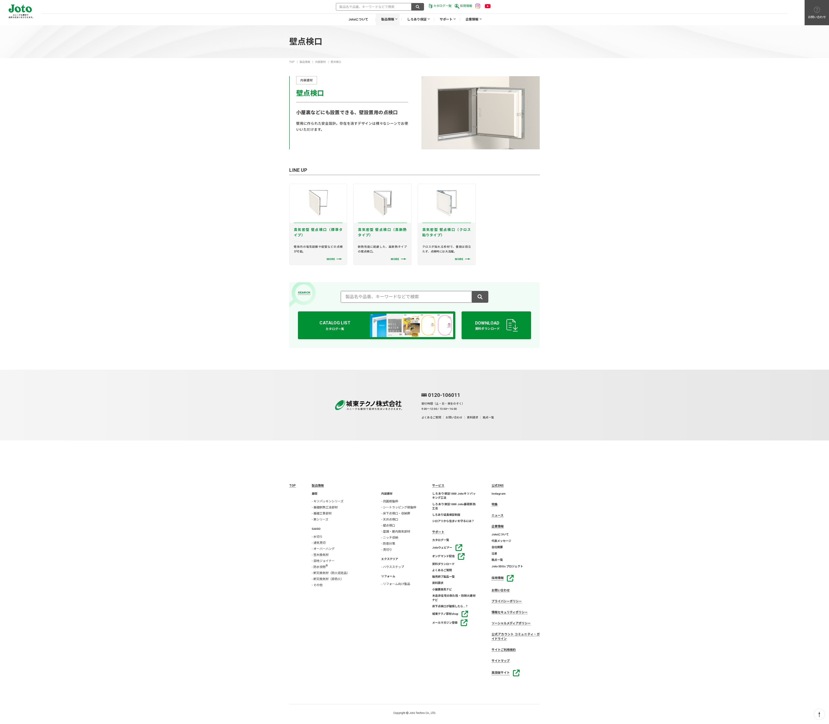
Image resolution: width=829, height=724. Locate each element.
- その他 (317, 585)
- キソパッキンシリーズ (327, 501)
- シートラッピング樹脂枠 (398, 507)
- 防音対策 (388, 543)
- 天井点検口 (389, 519)
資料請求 (472, 417)
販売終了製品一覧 (443, 576)
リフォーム (388, 576)
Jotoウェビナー (442, 547)
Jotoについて (358, 19)
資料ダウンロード (443, 564)
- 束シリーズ (320, 519)
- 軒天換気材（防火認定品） (331, 573)
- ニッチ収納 (389, 537)
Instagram (499, 493)
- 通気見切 (319, 542)
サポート (446, 19)
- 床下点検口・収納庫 (395, 513)
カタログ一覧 (442, 6)
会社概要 (497, 547)
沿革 (494, 553)
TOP (291, 61)
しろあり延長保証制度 (446, 514)
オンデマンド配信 (443, 556)
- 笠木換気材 (320, 555)
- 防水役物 (320, 567)
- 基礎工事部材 (322, 513)
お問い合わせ (454, 417)
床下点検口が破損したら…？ (450, 606)
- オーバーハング (323, 548)
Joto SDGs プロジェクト (507, 566)
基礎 (314, 493)
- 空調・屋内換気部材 (395, 531)
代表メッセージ (501, 541)
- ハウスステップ (392, 567)
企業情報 (471, 19)
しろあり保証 (417, 19)
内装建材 (320, 61)
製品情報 (387, 19)
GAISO (316, 528)
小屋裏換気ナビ (442, 589)
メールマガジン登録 (444, 622)
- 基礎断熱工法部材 (325, 507)
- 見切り (386, 549)
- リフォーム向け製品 (395, 584)
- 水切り (317, 536)
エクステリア (389, 559)
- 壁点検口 (388, 525)
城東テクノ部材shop (445, 613)
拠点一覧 (488, 417)
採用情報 (466, 6)
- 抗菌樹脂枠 (389, 501)
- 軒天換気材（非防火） (328, 579)
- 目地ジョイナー (323, 561)
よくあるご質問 (431, 417)
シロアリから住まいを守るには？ (453, 521)
